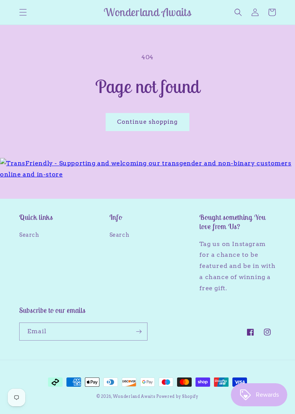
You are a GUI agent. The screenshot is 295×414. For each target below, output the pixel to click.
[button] (23, 12)
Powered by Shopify (177, 396)
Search (29, 235)
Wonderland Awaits (135, 396)
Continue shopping (147, 121)
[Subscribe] (138, 332)
